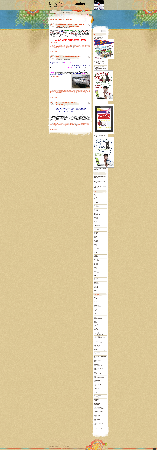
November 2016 (97, 225)
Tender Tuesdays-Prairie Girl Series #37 (99, 182)
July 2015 (95, 239)
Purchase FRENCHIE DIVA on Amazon (99, 136)
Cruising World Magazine (98, 328)
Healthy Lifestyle (97, 352)
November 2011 (97, 283)
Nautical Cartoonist (53, 91)
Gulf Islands (87, 124)
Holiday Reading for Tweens (71, 47)
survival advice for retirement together (99, 417)
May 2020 (96, 199)
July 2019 (95, 201)
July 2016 (95, 230)
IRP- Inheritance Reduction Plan (100, 356)
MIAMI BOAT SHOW (98, 365)
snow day (95, 414)
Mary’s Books (61, 12)
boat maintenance (97, 306)
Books (58, 44)
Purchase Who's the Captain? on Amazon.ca (100, 64)
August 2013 (96, 260)
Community (96, 320)
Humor (74, 45)
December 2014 (97, 245)
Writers (95, 427)
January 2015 (96, 244)
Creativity (95, 325)
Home (52, 12)
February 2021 (96, 195)
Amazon (55, 44)
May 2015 (96, 240)
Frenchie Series (77, 44)
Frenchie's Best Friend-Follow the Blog (56, 45)
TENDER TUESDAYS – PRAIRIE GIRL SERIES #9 (69, 103)
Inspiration (96, 354)
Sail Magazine (96, 399)
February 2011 (96, 289)
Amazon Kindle (77, 46)
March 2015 (96, 241)
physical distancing (97, 380)
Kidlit (75, 45)
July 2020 (95, 198)
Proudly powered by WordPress (54, 446)
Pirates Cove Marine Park (60, 125)
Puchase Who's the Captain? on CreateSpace (100, 69)
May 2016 (96, 233)
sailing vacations (71, 125)
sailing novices (67, 125)
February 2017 (96, 222)
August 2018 (96, 207)
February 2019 (96, 205)
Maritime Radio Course (98, 363)
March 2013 (96, 266)
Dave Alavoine (73, 90)
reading (64, 46)
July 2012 (95, 274)
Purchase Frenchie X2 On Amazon (99, 102)
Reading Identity (97, 393)
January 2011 (96, 290)
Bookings (68, 12)
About (56, 12)
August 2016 (96, 229)
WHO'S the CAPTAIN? (59, 92)
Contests (95, 322)
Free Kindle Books (55, 47)
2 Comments (53, 129)
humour (88, 92)
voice (95, 424)
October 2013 (96, 259)
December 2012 (97, 268)
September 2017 (97, 214)
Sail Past (95, 400)
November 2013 (97, 257)
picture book (70, 91)
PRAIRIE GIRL (66, 93)
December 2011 (97, 282)
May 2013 (96, 263)
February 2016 (96, 237)
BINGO (95, 302)
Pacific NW (58, 91)
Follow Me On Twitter (98, 38)
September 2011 (97, 284)
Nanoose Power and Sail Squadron (98, 371)
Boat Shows (96, 308)
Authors (58, 123)
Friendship (63, 45)
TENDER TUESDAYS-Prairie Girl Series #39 (100, 177)
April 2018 (96, 210)
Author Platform (97, 299)
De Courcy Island (81, 124)
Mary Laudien (68, 27)
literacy (95, 361)
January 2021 (96, 197)
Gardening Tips (97, 346)
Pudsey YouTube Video (98, 387)
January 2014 (96, 256)
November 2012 (97, 270)
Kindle (77, 45)
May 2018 (96, 209)
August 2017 (96, 216)
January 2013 (96, 267)
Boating (55, 90)
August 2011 (96, 286)
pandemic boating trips (98, 379)
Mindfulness (96, 369)
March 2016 (96, 236)
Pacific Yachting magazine (64, 91)
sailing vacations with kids (84, 91)
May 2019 (96, 202)
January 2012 (96, 280)
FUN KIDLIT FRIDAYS (69, 45)
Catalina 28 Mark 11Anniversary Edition (81, 92)
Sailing (79, 91)
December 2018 (97, 206)
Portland (62, 93)
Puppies (58, 46)
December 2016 (97, 224)
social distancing (97, 415)
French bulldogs (63, 44)
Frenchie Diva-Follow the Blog (70, 44)
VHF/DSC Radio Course (98, 423)
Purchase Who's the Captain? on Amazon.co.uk (100, 67)
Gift (66, 47)
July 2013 (95, 262)
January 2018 (96, 211)
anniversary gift (72, 92)
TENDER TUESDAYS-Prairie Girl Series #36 (100, 184)
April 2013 (96, 264)
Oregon (51, 93)
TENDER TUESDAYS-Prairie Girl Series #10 (69, 57)
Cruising (70, 90)
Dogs (59, 44)
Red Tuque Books (68, 46)
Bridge (95, 314)
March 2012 (96, 279)
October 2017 (96, 213)
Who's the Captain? (97, 59)
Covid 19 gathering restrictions (100, 324)
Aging (95, 297)
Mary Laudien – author (67, 3)
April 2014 (96, 253)
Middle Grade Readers (53, 46)
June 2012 (96, 275)
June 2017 (96, 217)
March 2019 (96, 203)
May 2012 (96, 276)
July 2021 (95, 194)
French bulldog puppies (61, 47)
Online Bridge (96, 374)
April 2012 (96, 278)
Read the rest (54, 42)
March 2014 (96, 255)
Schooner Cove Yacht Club (99, 408)
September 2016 (97, 228)
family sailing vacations (79, 90)
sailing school (96, 404)
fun (84, 124)
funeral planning (97, 345)
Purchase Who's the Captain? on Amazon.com (100, 62)
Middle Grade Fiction (86, 45)
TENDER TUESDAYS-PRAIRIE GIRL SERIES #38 (99, 179)
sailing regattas (97, 403)
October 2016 (96, 226)
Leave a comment (54, 51)
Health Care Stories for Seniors (100, 350)
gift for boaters (96, 348)
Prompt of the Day (97, 384)
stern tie (76, 125)
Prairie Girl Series (97, 383)
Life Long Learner (97, 360)
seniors (95, 410)
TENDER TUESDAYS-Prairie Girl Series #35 (100, 187)
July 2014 (95, 249)
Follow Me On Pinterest (98, 37)
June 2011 (96, 287)
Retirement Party (97, 397)
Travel (54, 92)
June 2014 (96, 251)
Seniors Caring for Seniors (99, 411)
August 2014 (96, 248)
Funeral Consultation (98, 344)
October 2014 (96, 247)
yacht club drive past (98, 428)
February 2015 (96, 243)
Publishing (96, 385)
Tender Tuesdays (65, 124)
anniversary (68, 92)
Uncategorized (96, 422)
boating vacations (59, 90)
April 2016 (96, 234)
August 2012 (96, 272)
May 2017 (96, 218)
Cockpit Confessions (65, 90)
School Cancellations (98, 407)
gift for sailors (96, 349)
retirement (96, 396)
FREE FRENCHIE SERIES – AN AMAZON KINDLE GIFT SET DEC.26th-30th (70, 25)
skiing (95, 412)
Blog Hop (95, 304)
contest (95, 321)
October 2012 (96, 271)
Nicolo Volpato (67, 446)
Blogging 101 (96, 305)
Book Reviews (96, 312)
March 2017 (96, 221)
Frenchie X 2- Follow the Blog (84, 44)
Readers (61, 46)
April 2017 (96, 220)
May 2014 (96, 252)
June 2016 (96, 232)
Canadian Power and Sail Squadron (99, 316)
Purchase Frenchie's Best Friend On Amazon (100, 169)
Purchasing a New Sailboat (73, 93)
